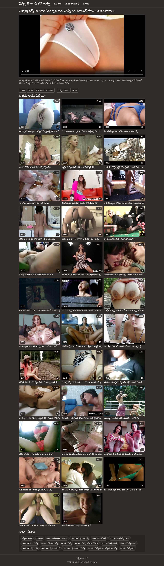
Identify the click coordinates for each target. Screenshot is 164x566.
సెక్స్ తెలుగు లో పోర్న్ (34, 4)
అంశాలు (86, 4)
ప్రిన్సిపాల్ (57, 4)
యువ (75, 90)
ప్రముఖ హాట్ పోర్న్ (72, 4)
